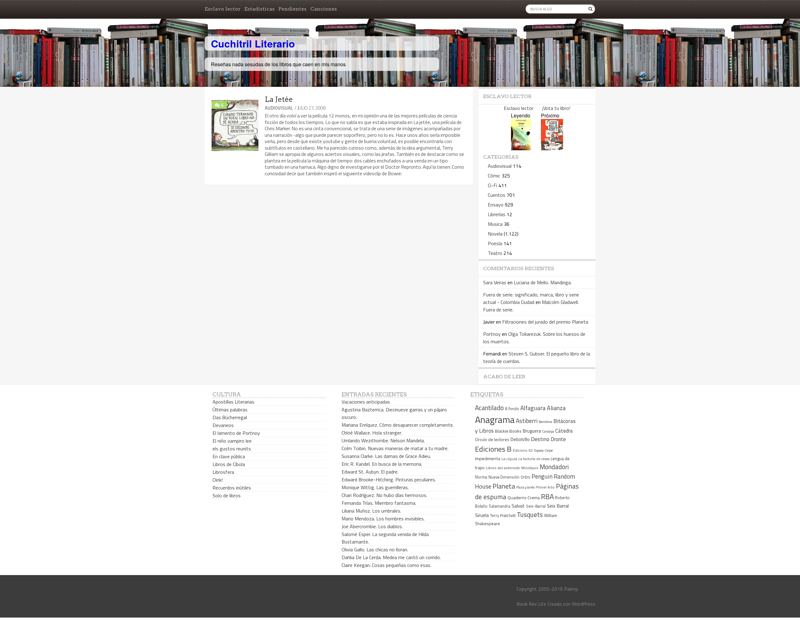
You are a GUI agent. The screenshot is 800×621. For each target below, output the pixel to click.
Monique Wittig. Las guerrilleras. (375, 487)
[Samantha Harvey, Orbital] (521, 148)
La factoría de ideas (533, 458)
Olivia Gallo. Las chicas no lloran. (375, 549)
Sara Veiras (494, 282)
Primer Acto (545, 487)
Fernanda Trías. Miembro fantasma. (379, 503)
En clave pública (228, 456)
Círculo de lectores (492, 439)
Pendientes (292, 9)
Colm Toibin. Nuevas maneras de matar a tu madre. (395, 448)
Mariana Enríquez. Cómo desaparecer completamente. (398, 425)
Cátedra (564, 431)
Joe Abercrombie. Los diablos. (372, 526)
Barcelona (545, 421)
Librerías (496, 214)
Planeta (503, 486)
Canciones (323, 9)
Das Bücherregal (229, 417)
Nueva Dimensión (503, 477)
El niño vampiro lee (232, 441)
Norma (481, 477)
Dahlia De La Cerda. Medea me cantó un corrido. (391, 557)
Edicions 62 (523, 450)
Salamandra (499, 506)
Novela (495, 233)
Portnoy (492, 334)
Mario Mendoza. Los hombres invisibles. (383, 518)
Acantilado (489, 408)
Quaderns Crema (524, 497)
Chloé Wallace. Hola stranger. (372, 432)
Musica (495, 224)
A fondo (512, 408)
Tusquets (530, 514)
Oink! (217, 480)
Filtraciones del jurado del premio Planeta (545, 321)
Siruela (482, 515)
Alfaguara (533, 407)
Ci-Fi (492, 185)
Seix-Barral (536, 506)
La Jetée (279, 99)
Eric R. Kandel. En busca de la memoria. (382, 464)
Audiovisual (279, 108)
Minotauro (529, 468)
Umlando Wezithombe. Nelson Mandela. (383, 440)
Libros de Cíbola (228, 464)
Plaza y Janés (525, 487)
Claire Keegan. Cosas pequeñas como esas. (386, 565)
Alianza (556, 408)
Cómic (494, 175)
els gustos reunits (231, 448)
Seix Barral (558, 505)
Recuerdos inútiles (231, 487)
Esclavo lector (223, 9)
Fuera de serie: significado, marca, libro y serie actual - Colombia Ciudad (531, 298)
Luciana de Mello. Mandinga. (543, 282)
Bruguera (532, 431)
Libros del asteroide (503, 468)
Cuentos (496, 195)
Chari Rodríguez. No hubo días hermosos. (384, 495)
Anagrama (495, 419)
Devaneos (223, 425)
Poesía (495, 243)
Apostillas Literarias (233, 401)
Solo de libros (226, 495)
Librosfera (223, 472)
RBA (547, 496)
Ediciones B (493, 449)
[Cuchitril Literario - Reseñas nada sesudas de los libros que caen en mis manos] (567, 38)
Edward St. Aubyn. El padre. (370, 471)
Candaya (548, 431)
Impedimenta (487, 458)
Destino (540, 439)
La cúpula (509, 458)
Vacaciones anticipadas (366, 401)
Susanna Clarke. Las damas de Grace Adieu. (386, 456)
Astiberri (527, 420)
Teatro (495, 253)
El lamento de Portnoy (236, 433)
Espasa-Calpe (543, 450)
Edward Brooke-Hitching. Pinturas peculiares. (389, 479)
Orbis (525, 477)
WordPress (583, 604)
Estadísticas (259, 9)
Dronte (558, 439)
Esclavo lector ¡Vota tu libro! (537, 108)
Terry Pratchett (503, 516)
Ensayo (495, 204)
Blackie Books (508, 431)
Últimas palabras (230, 409)
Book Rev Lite (531, 604)
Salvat (518, 505)
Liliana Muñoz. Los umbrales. (371, 510)
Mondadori (554, 467)
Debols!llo (520, 439)
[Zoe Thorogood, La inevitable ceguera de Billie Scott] (552, 148)
